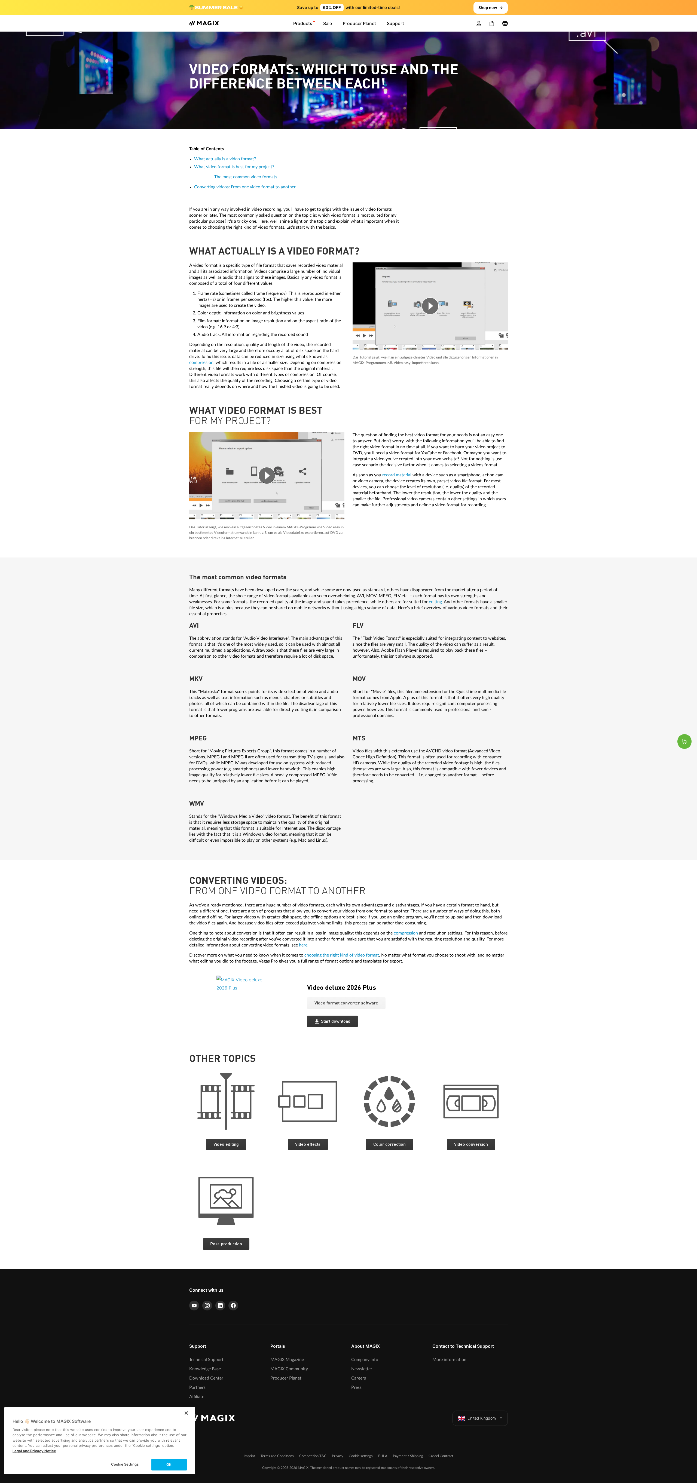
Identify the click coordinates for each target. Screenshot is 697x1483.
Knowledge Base (205, 1369)
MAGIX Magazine (287, 1360)
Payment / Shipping (408, 1456)
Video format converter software (346, 1003)
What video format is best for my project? (234, 167)
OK (169, 1464)
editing (435, 602)
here (303, 945)
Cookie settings (361, 1456)
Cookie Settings (125, 1464)
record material (396, 475)
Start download (335, 1021)
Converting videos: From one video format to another (245, 187)
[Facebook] (233, 1305)
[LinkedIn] (220, 1305)
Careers (358, 1378)
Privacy (337, 1456)
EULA (382, 1456)
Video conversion (471, 1144)
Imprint (249, 1456)
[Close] (186, 1413)
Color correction (389, 1144)
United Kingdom (481, 1418)
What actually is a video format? (225, 159)
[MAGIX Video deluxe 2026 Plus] (257, 1009)
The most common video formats (245, 177)
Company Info (364, 1360)
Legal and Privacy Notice (34, 1451)
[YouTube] (194, 1305)
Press (356, 1387)
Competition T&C (312, 1456)
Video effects (307, 1144)
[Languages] (505, 23)
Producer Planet (285, 1378)
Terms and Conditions (277, 1456)
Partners (197, 1387)
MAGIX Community (289, 1369)
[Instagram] (207, 1305)
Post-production (226, 1244)
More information (449, 1360)
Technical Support (206, 1360)
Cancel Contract (441, 1456)
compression (201, 362)
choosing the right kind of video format (341, 955)
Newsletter (361, 1369)
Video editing (226, 1144)
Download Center (206, 1378)
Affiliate (196, 1397)
